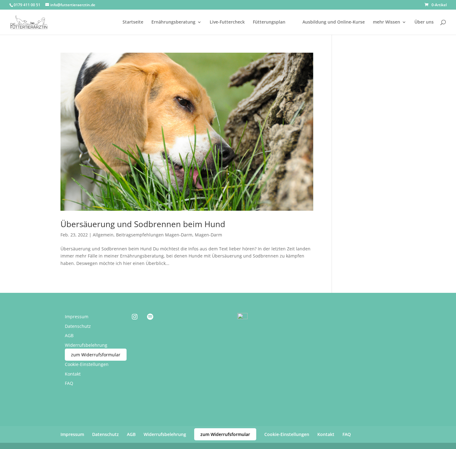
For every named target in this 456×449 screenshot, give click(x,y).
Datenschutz (78, 326)
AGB (69, 335)
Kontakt (73, 374)
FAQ (69, 383)
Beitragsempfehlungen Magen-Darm (154, 235)
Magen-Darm (208, 235)
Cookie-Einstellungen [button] (87, 364)
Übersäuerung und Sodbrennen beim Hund (142, 224)
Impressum (76, 316)
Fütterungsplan (269, 22)
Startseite (133, 22)
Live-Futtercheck (227, 22)
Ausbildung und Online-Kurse (333, 22)
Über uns (424, 22)
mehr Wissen (386, 22)
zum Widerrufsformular (95, 355)
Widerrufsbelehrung (86, 345)
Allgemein (103, 235)
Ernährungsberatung (173, 22)
